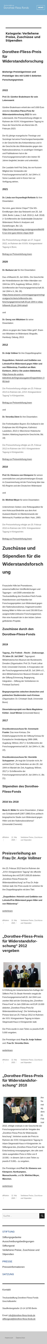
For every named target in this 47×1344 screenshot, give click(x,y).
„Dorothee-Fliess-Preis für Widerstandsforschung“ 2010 (22, 1080)
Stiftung (8, 1231)
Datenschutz (20, 1338)
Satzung (8, 1274)
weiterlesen (7, 911)
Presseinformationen (13, 1267)
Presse (7, 1261)
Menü (40, 7)
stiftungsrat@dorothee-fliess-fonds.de (18, 1319)
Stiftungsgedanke (11, 1237)
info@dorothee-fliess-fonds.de (22, 1315)
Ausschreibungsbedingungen (18, 1241)
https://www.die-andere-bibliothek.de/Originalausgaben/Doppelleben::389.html (23, 378)
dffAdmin (5, 837)
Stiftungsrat (8, 1245)
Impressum (9, 1338)
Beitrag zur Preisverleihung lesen (17, 254)
